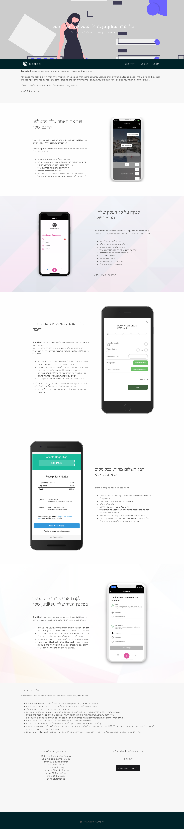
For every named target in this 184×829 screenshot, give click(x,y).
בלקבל (98, 822)
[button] (92, 81)
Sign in (155, 64)
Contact (144, 64)
